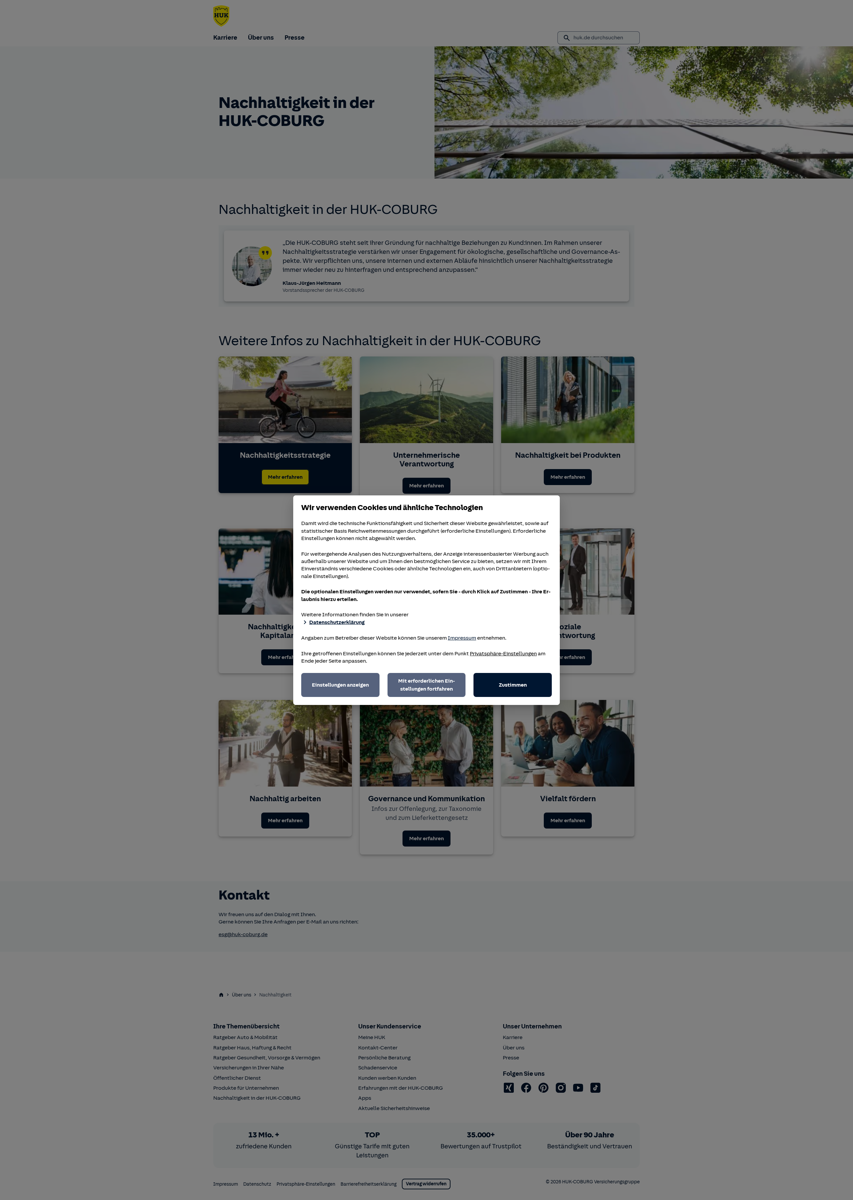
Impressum (462, 638)
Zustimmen (513, 685)
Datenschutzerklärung (337, 622)
